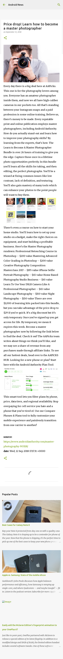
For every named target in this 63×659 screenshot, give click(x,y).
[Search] (59, 4)
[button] (5, 38)
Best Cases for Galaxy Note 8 (16, 525)
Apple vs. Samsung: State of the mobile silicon (24, 575)
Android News (15, 4)
